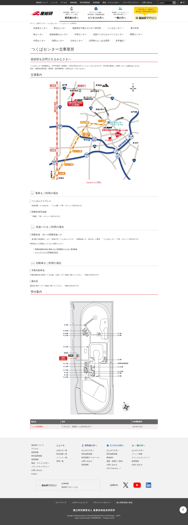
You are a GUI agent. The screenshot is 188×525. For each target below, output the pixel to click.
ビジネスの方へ (96, 15)
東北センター (60, 28)
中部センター (80, 34)
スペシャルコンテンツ (141, 458)
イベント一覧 (61, 458)
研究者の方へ (71, 15)
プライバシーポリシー (102, 502)
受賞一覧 (60, 461)
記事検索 (65, 484)
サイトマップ (61, 502)
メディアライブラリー (130, 2)
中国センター (39, 41)
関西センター (136, 34)
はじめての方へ (87, 450)
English (34, 474)
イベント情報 (137, 454)
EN (184, 2)
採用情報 (96, 2)
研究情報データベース (90, 458)
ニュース (54, 2)
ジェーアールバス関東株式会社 (46, 252)
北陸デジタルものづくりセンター (108, 34)
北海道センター (40, 28)
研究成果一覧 (61, 454)
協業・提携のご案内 (115, 461)
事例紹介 (110, 458)
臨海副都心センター (59, 34)
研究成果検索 (85, 2)
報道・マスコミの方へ (111, 2)
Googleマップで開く (94, 182)
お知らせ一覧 (61, 450)
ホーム (32, 23)
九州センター (76, 41)
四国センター (58, 41)
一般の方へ (120, 15)
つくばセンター (52, 23)
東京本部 (135, 28)
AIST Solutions (112, 468)
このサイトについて (80, 502)
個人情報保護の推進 (124, 502)
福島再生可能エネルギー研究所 (86, 28)
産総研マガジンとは (70, 487)
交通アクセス (41, 23)
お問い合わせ (147, 2)
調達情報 (73, 2)
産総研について (42, 2)
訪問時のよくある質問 (99, 41)
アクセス (63, 2)
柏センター (38, 34)
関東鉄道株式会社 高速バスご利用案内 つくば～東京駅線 (56, 249)
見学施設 (120, 41)
